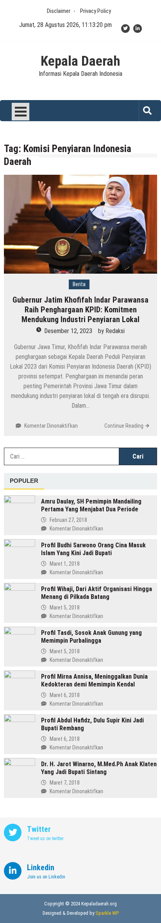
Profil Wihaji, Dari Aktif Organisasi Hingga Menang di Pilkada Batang (96, 592)
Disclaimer (58, 10)
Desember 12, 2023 (68, 331)
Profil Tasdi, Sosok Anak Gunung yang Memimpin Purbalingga (91, 636)
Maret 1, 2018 (65, 564)
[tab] (24, 481)
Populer (24, 480)
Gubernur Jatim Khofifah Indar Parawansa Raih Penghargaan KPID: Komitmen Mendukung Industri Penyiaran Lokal (80, 309)
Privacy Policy (95, 10)
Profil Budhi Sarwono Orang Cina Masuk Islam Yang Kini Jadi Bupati (93, 549)
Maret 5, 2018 (65, 607)
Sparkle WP (107, 913)
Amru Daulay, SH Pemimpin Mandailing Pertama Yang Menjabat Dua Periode (91, 505)
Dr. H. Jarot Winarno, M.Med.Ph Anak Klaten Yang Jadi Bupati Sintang (99, 768)
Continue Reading (123, 426)
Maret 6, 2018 (65, 695)
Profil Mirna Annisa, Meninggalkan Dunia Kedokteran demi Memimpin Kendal (94, 680)
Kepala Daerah (80, 61)
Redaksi (115, 331)
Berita (79, 284)
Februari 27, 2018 (68, 520)
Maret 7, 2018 (65, 783)
